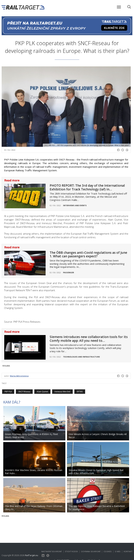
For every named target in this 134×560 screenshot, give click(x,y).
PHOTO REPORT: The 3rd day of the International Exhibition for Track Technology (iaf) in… (87, 187)
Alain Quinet (42, 391)
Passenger (68, 272)
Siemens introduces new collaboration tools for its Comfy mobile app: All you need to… (89, 339)
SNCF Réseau (24, 391)
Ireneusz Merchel (62, 391)
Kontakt (128, 551)
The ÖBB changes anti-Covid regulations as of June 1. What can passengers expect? (88, 254)
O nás (117, 551)
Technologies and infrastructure (81, 357)
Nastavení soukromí (51, 551)
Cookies (107, 551)
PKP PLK (8, 391)
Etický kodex (71, 551)
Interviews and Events (75, 205)
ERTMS (80, 391)
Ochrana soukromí (90, 551)
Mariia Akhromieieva (19, 376)
